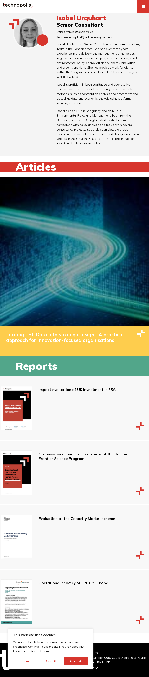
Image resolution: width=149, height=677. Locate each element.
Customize (25, 661)
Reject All (51, 661)
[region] (50, 649)
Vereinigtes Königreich (79, 31)
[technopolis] (18, 8)
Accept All (75, 661)
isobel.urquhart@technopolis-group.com (88, 37)
